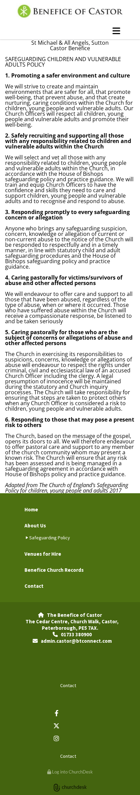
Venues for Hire (42, 554)
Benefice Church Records (54, 570)
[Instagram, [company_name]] (57, 738)
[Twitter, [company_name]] (57, 726)
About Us (35, 525)
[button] (70, 30)
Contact (33, 586)
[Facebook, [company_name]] (57, 713)
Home (31, 509)
